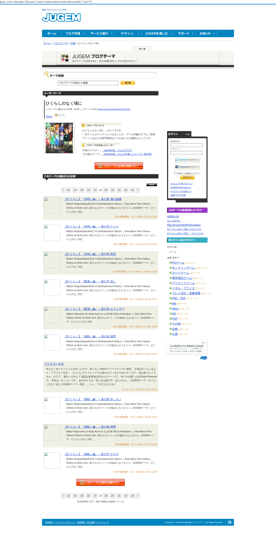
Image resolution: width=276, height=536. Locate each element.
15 (81, 190)
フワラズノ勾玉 (54, 363)
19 (105, 190)
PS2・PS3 (178, 298)
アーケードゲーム (183, 283)
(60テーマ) (197, 278)
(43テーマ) (195, 273)
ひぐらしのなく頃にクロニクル (184, 229)
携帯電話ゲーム (182, 278)
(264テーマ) (201, 268)
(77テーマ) (183, 319)
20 (112, 190)
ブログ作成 (74, 33)
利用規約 (49, 522)
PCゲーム (178, 262)
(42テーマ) (200, 283)
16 (88, 190)
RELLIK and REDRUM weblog (184, 225)
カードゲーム (180, 272)
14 (75, 190)
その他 (176, 323)
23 (132, 190)
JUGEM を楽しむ (157, 33)
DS (174, 313)
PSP (175, 318)
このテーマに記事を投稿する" (100, 482)
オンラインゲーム (183, 267)
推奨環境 (81, 522)
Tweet (49, 116)
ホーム (52, 33)
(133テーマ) (190, 263)
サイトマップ (103, 522)
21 (119, 190)
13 (68, 190)
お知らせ (206, 33)
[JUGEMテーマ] (142, 48)
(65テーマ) (206, 293)
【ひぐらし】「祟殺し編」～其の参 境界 (90, 426)
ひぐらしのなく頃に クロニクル (185, 233)
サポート (185, 33)
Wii (174, 303)
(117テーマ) (191, 298)
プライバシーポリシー (65, 522)
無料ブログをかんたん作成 (54, 10)
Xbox (175, 308)
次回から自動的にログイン (188, 173)
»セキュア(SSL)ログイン (181, 183)
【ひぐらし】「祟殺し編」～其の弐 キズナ (91, 454)
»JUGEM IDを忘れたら (180, 187)
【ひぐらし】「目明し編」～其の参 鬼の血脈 (93, 199)
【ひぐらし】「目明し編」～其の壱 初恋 (90, 254)
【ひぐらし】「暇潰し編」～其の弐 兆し (90, 281)
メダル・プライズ (183, 288)
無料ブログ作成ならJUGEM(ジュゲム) (61, 20)
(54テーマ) (181, 304)
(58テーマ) (186, 324)
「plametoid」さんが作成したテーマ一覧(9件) (127, 154)
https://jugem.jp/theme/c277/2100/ (114, 109)
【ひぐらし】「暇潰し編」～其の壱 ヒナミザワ (94, 309)
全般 (175, 329)
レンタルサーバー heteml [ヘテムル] (186, 345)
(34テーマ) (184, 309)
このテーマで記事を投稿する (119, 165)
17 (95, 190)
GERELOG (173, 216)
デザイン (128, 33)
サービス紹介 (101, 33)
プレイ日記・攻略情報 (186, 293)
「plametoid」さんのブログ (117, 150)
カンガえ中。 (174, 220)
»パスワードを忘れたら (181, 191)
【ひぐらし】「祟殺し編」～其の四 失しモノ (93, 399)
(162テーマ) (182, 314)
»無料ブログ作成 (177, 195)
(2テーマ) (200, 288)
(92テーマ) (183, 329)
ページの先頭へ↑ (229, 522)
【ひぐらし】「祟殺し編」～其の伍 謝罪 (90, 336)
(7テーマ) (183, 334)
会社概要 (91, 522)
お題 (175, 334)
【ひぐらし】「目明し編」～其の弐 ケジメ (91, 226)
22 (125, 190)
